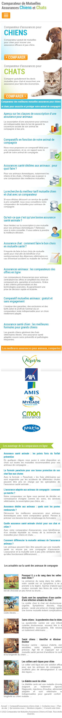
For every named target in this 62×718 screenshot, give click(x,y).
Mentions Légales (34, 708)
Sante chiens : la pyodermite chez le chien (42, 619)
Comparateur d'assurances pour (22, 30)
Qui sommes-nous (17, 708)
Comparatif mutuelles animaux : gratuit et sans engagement (28, 299)
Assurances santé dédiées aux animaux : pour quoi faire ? (30, 166)
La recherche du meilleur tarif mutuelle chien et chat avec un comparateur (30, 192)
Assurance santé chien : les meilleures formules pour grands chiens (26, 325)
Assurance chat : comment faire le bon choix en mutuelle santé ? (30, 244)
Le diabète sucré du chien (34, 681)
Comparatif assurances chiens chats (24, 706)
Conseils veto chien (52, 708)
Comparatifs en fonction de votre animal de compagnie (29, 141)
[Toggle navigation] (6, 15)
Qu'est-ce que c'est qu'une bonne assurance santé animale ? (30, 218)
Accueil (4, 706)
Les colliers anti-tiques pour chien (38, 661)
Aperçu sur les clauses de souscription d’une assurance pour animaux (30, 115)
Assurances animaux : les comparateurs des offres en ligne (29, 270)
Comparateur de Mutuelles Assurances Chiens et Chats (24, 6)
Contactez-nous (48, 706)
